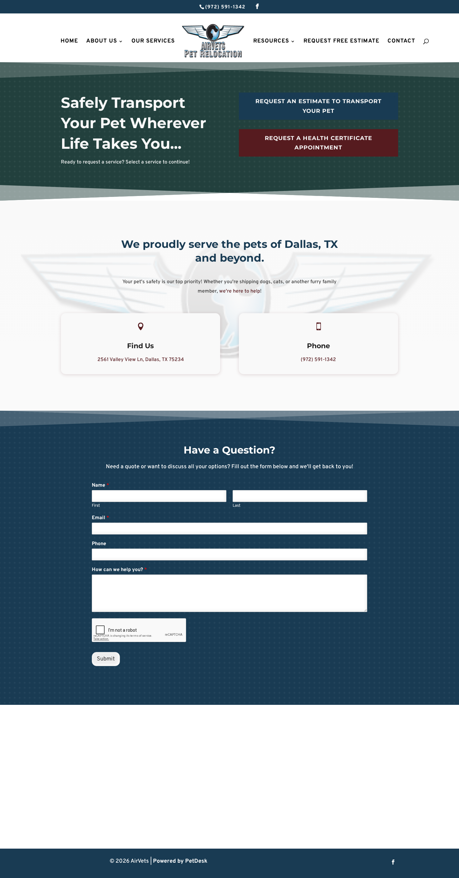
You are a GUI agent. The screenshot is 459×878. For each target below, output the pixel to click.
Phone (99, 544)
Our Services (153, 42)
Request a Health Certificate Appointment (318, 143)
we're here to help (239, 291)
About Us (101, 42)
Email (100, 518)
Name (100, 485)
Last (236, 505)
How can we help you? (119, 570)
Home (69, 42)
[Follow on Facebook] (393, 862)
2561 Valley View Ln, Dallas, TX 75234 (140, 360)
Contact (401, 42)
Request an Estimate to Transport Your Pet (318, 106)
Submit (106, 659)
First (96, 505)
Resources (271, 42)
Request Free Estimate (341, 42)
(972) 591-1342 (225, 7)
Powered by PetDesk (180, 861)
